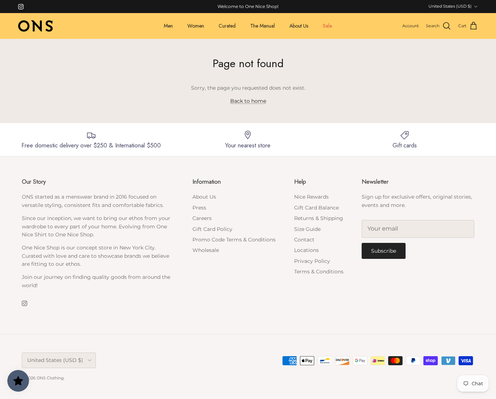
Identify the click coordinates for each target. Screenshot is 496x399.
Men (168, 25)
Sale (327, 25)
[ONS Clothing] (35, 26)
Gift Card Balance (316, 207)
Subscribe (383, 251)
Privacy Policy (312, 261)
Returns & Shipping (318, 218)
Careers (202, 218)
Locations (306, 250)
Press (199, 207)
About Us (298, 25)
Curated (227, 25)
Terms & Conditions (318, 271)
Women (195, 25)
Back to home (248, 101)
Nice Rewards (311, 197)
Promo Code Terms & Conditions (234, 239)
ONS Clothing (50, 377)
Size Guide (307, 229)
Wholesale (205, 250)
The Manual (262, 25)
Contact (304, 239)
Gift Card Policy (212, 229)
